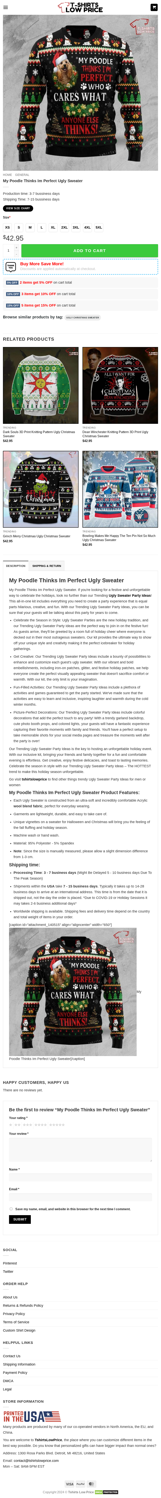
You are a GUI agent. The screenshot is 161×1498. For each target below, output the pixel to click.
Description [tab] (15, 565)
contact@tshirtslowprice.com (36, 1461)
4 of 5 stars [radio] (40, 1125)
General (22, 174)
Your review (18, 1133)
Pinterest (10, 1263)
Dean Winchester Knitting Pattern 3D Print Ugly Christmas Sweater (115, 434)
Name (14, 1169)
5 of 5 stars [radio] (56, 1125)
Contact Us (11, 1356)
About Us (10, 1297)
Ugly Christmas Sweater (82, 317)
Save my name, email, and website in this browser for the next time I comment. (73, 1209)
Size (6, 217)
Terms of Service (16, 1322)
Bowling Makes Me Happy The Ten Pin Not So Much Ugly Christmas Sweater (119, 538)
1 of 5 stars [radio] (10, 1125)
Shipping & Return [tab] (46, 565)
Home (7, 174)
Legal (7, 1389)
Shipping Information (19, 1364)
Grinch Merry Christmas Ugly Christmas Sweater (36, 536)
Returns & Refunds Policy (23, 1306)
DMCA (8, 1381)
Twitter (8, 1272)
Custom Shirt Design (19, 1330)
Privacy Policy (14, 1314)
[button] (5, 7)
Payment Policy (15, 1373)
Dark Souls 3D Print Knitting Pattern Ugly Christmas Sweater (39, 434)
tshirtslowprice (34, 779)
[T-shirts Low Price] (80, 7)
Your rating (18, 1118)
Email (14, 1189)
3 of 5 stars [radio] (27, 1125)
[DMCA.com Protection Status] (106, 1492)
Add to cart (89, 250)
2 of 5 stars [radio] (17, 1125)
